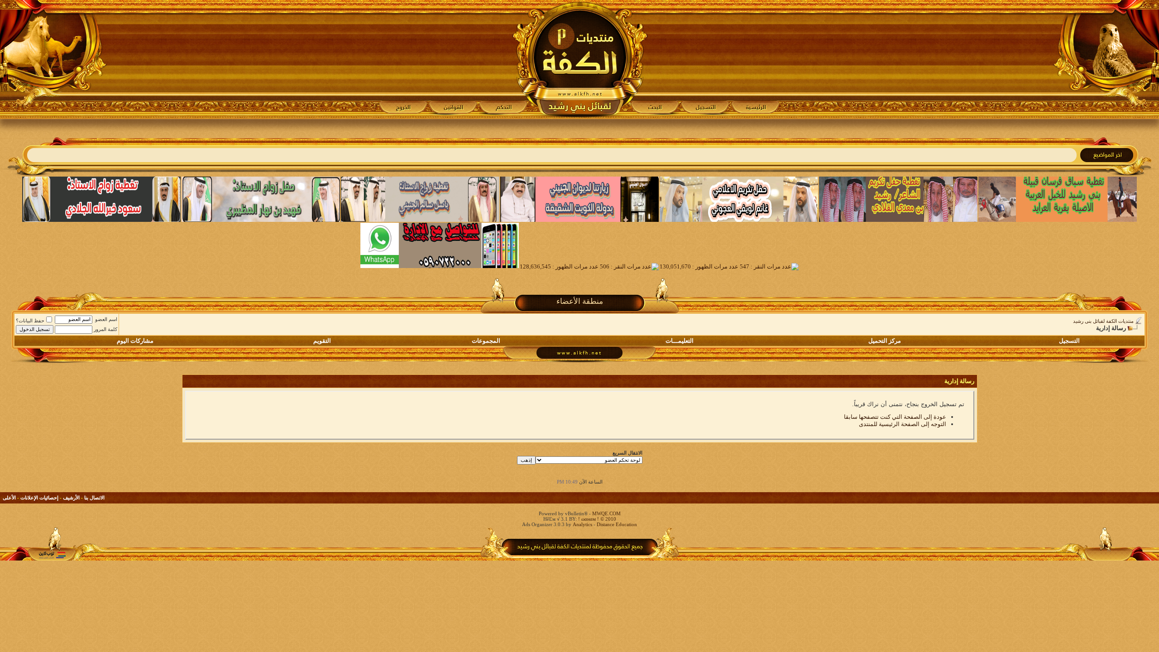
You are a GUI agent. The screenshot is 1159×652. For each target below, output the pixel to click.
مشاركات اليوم (135, 340)
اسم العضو (106, 319)
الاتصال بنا (94, 497)
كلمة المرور (105, 329)
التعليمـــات (680, 340)
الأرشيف (71, 497)
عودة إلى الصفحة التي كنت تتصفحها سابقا (895, 416)
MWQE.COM (606, 513)
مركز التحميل (884, 340)
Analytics (582, 524)
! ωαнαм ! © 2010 (596, 519)
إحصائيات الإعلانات (39, 497)
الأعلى (9, 497)
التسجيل (1069, 340)
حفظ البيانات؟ (30, 320)
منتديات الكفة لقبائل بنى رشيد (1103, 321)
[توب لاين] (52, 555)
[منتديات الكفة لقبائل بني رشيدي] (579, 59)
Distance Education (617, 524)
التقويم (322, 340)
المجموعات (486, 340)
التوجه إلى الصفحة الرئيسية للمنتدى (902, 424)
